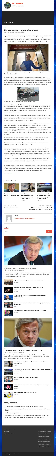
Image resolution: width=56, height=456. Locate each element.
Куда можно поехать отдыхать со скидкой (25, 392)
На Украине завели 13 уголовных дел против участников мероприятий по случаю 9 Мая (44, 196)
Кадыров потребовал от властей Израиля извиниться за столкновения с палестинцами (28, 288)
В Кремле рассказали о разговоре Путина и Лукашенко (28, 280)
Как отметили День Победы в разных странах (26, 377)
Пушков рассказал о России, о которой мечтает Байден (11, 195)
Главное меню (10, 22)
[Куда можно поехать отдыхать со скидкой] (8, 397)
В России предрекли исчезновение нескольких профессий (30, 310)
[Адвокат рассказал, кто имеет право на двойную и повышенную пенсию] (8, 389)
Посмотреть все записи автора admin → (24, 218)
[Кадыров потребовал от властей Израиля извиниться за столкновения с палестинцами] (8, 292)
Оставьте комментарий (20, 32)
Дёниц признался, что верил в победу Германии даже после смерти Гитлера (24, 406)
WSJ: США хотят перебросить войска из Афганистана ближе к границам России (27, 196)
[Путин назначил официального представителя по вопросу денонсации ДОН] (8, 300)
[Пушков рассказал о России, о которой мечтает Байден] (11, 192)
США (5, 27)
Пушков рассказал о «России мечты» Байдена (20, 269)
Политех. (18, 3)
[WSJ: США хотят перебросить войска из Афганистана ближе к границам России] (28, 192)
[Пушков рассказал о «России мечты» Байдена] (28, 265)
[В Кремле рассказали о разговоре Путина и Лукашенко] (8, 284)
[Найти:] (28, 231)
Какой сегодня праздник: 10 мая (13, 412)
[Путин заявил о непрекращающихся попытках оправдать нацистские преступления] (8, 307)
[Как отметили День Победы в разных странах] (8, 382)
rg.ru (10, 173)
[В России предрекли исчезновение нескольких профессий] (8, 315)
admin (12, 32)
